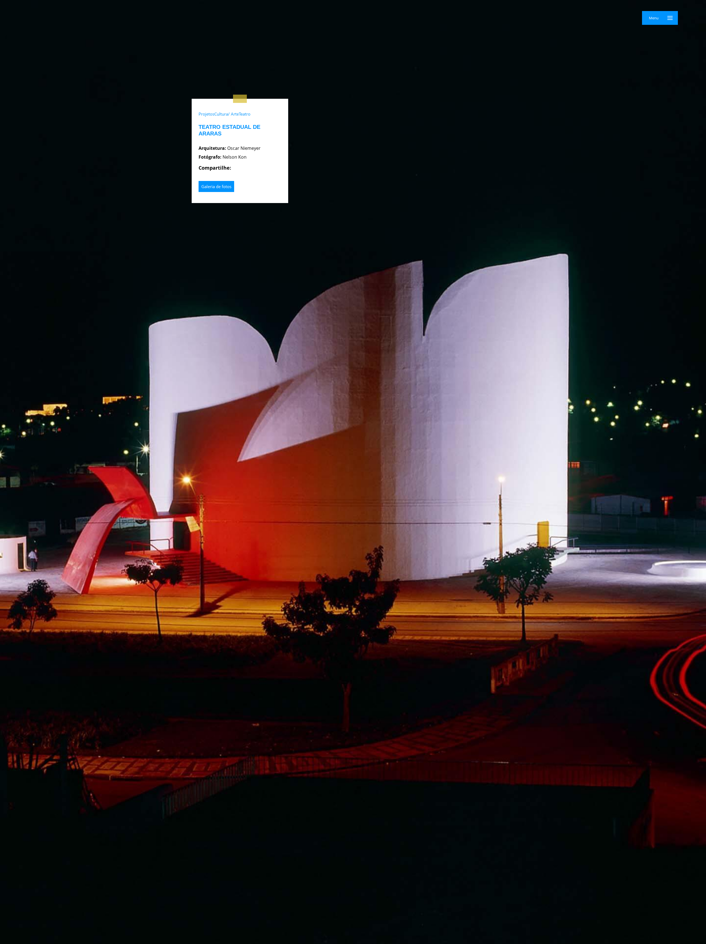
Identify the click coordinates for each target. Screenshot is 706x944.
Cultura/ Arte (226, 114)
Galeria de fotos (216, 186)
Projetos (206, 114)
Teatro (244, 114)
